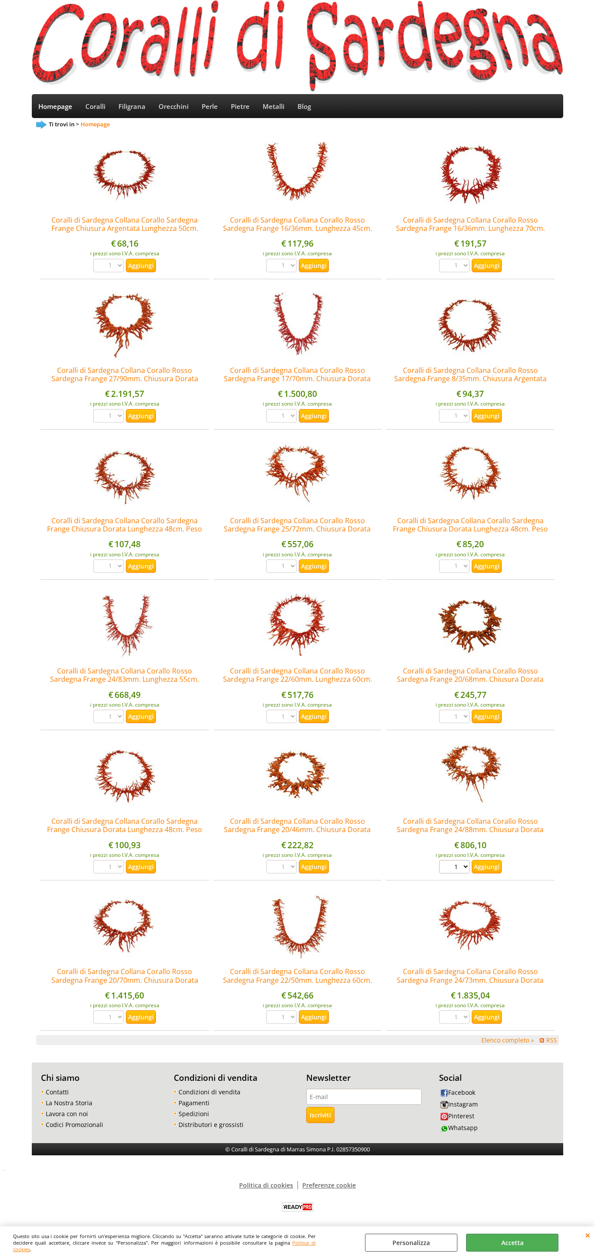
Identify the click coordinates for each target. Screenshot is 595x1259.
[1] (455, 868)
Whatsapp (463, 1128)
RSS (551, 1040)
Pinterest (461, 1116)
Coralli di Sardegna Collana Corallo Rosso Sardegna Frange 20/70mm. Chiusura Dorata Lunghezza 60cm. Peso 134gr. (124, 980)
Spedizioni (194, 1114)
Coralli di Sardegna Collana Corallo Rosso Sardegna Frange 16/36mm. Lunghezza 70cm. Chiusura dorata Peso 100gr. (470, 228)
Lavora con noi (67, 1114)
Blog (304, 106)
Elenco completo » (507, 1040)
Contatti (57, 1092)
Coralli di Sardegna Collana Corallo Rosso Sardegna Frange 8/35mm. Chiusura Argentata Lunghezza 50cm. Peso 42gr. (470, 379)
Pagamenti (194, 1103)
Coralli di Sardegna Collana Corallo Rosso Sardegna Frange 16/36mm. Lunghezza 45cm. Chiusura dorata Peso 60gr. (297, 228)
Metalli (273, 106)
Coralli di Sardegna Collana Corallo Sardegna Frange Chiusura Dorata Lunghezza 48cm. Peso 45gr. (124, 829)
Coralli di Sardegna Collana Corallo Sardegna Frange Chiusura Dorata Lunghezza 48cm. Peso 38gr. (470, 529)
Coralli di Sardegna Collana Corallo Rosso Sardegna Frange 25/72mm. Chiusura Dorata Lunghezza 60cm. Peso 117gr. (297, 529)
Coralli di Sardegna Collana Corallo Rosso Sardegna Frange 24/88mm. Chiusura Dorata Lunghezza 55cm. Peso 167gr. (470, 829)
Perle (210, 106)
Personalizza (411, 1243)
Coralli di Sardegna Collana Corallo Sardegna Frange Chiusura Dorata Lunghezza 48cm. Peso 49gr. (124, 529)
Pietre (240, 106)
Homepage (55, 106)
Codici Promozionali (74, 1124)
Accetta (512, 1243)
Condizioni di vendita (209, 1092)
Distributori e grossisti (211, 1124)
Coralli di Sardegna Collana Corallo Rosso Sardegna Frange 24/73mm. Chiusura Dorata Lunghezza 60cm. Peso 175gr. (470, 980)
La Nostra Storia (69, 1103)
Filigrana (131, 106)
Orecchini (174, 106)
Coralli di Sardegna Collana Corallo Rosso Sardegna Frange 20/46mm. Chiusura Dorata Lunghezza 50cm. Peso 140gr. (297, 829)
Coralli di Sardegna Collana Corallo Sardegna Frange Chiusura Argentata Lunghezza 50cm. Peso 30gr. (124, 228)
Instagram (463, 1104)
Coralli (95, 106)
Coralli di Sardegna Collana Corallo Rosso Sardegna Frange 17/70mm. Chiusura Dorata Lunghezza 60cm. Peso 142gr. (297, 379)
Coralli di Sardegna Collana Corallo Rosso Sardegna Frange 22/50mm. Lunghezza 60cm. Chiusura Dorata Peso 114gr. (297, 980)
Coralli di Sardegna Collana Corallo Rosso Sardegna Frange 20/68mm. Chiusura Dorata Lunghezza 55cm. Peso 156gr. (470, 679)
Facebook (461, 1092)
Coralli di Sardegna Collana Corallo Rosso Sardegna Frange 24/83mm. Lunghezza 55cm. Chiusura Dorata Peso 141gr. (124, 679)
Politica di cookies (266, 1185)
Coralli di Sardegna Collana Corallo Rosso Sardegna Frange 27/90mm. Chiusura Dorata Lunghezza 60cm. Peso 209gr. (124, 379)
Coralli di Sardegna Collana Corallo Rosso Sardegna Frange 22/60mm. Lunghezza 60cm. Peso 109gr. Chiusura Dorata (297, 679)
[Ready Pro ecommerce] (297, 1207)
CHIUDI (588, 1235)
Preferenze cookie (329, 1185)
